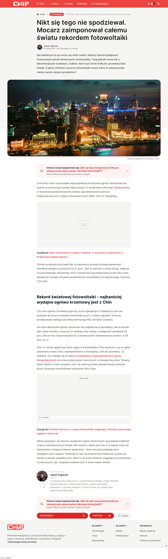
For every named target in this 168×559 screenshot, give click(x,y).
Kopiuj (125, 515)
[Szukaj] (158, 4)
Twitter (97, 515)
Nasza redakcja (147, 531)
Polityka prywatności (150, 540)
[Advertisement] (84, 397)
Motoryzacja (98, 540)
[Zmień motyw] (151, 3)
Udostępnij (46, 515)
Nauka (83, 3)
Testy (55, 3)
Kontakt (143, 535)
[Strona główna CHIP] (21, 3)
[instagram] (44, 487)
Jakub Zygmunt (51, 46)
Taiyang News (122, 187)
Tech (41, 3)
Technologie (98, 531)
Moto (70, 3)
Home (42, 14)
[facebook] (40, 487)
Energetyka (58, 14)
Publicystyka (101, 3)
